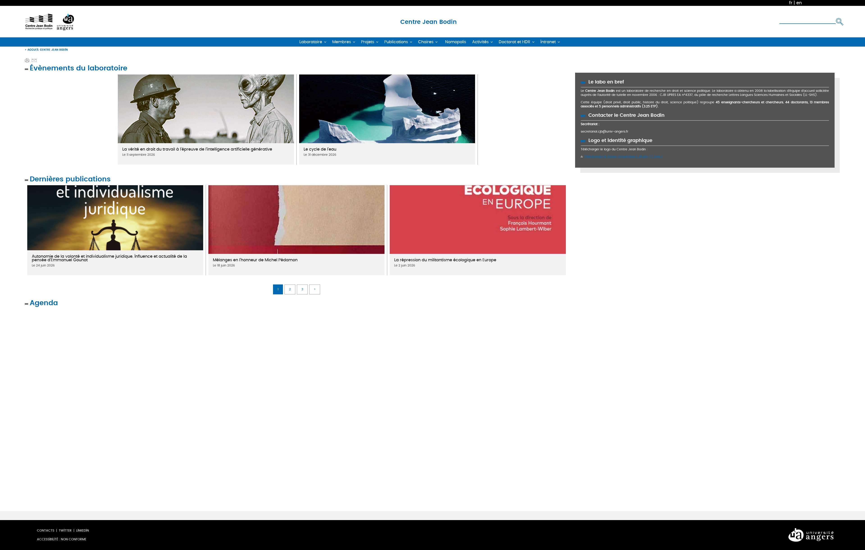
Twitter (65, 530)
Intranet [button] (548, 42)
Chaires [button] (425, 42)
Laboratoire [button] (310, 42)
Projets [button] (367, 42)
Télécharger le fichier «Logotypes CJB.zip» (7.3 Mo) (623, 156)
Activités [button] (480, 42)
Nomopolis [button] (455, 42)
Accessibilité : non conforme (61, 539)
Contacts (45, 530)
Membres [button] (341, 42)
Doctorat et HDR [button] (514, 42)
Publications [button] (396, 42)
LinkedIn (82, 530)
